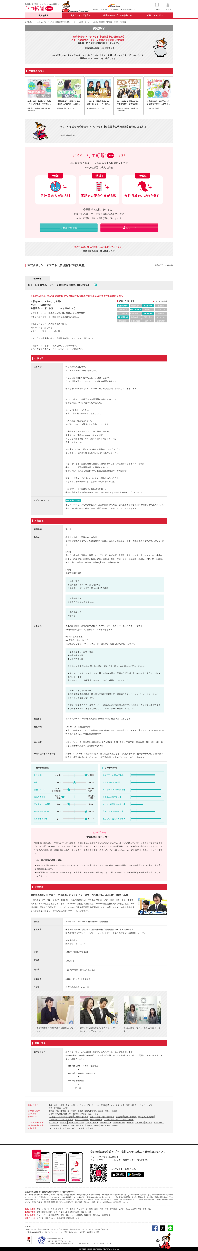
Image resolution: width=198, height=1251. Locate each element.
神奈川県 (65, 1111)
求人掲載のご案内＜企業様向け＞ (123, 9)
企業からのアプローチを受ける (117, 15)
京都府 (107, 1111)
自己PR (40, 1218)
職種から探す (30, 1209)
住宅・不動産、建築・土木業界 (102, 1117)
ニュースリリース (90, 1229)
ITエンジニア (131, 1209)
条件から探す (30, 1215)
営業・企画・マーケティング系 (78, 1105)
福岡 (83, 1212)
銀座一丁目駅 (93, 1114)
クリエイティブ (81, 1209)
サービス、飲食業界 (146, 1117)
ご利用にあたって (30, 1229)
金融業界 (119, 1117)
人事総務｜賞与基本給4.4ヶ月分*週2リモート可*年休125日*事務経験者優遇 (98, 102)
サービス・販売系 (99, 1105)
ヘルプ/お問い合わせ (104, 1229)
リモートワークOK (44, 1215)
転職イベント (50, 1218)
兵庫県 (100, 1111)
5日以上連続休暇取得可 (109, 1125)
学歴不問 (130, 1123)
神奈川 (44, 1212)
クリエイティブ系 (145, 1105)
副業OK (56, 1215)
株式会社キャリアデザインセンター (47, 1232)
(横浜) (49, 1212)
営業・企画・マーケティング (48, 1209)
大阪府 (58, 1111)
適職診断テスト (73, 1218)
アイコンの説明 (161, 301)
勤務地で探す (30, 1212)
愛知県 (87, 1111)
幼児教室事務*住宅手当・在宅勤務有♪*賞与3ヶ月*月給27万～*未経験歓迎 (158, 102)
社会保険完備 (54, 1125)
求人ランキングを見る (80, 15)
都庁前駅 (82, 1114)
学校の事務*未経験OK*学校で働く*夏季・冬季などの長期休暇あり (128, 102)
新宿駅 (51, 1114)
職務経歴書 (61, 1218)
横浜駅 (75, 1114)
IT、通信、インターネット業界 (61, 1117)
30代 (74, 1128)
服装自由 (148, 1123)
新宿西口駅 (66, 1114)
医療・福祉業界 (130, 1117)
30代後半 (89, 1128)
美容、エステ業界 (82, 1120)
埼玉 (55, 1212)
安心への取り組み (43, 1229)
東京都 (51, 1111)
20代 (50, 1128)
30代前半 (80, 1128)
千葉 (60, 1212)
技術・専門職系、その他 (58, 1108)
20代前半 (66, 1128)
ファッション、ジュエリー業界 (61, 1120)
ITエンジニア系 (113, 1105)
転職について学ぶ (155, 15)
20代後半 (57, 1128)
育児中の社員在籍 (92, 1125)
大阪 (66, 1212)
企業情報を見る (68, 135)
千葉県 (80, 1111)
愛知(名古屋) (74, 1212)
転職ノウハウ (30, 1218)
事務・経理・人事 (96, 1209)
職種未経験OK (105, 1123)
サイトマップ (104, 9)
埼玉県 (73, 1111)
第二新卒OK (53, 1123)
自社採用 (96, 1232)
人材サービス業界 (81, 1117)
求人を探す (43, 15)
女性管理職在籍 (119, 1123)
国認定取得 (106, 1215)
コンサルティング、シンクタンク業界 (118, 1120)
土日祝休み (139, 1123)
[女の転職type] (29, 1232)
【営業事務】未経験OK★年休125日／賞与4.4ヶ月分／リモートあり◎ (68, 102)
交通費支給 (65, 1125)
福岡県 (94, 1111)
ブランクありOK (92, 1123)
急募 (73, 1125)
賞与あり (79, 1125)
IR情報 (89, 1232)
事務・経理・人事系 (56, 1105)
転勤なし (63, 1123)
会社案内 (82, 1232)
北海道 (114, 1111)
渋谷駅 (58, 1114)
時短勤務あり (159, 1123)
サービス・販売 (67, 1209)
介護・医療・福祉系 (129, 1105)
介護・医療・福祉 (144, 1209)
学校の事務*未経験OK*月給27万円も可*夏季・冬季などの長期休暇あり (39, 102)
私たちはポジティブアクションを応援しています (95, 1243)
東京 (38, 1212)
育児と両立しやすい (76, 1123)
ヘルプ (95, 9)
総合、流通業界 (96, 1120)
